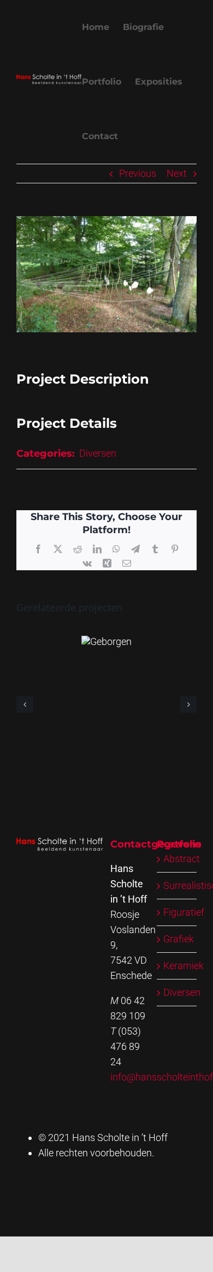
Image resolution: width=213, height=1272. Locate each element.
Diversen (97, 453)
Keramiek (183, 965)
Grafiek (178, 939)
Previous (137, 173)
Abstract (181, 858)
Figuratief (183, 912)
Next (177, 173)
